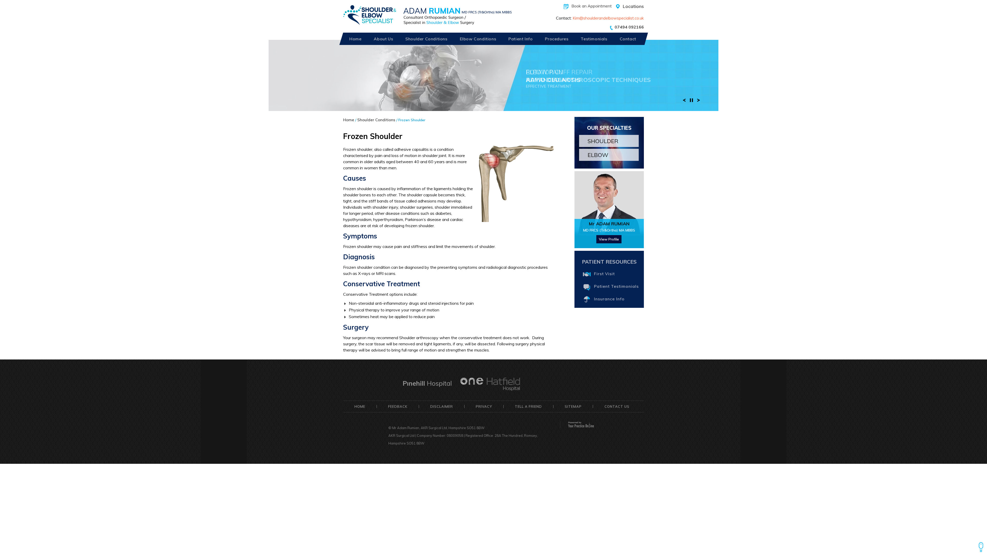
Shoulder (603, 141)
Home (355, 38)
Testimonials (594, 38)
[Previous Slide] (684, 99)
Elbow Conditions (478, 38)
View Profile (609, 239)
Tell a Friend (528, 406)
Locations (633, 6)
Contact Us (617, 406)
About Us (383, 38)
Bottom (981, 544)
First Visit (604, 273)
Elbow (598, 155)
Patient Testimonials (616, 286)
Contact (628, 38)
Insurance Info (609, 298)
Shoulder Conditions (426, 38)
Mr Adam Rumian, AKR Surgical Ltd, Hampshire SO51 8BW (438, 428)
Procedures (556, 38)
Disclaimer (441, 406)
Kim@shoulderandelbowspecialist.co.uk (608, 18)
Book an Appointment (591, 5)
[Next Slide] (699, 99)
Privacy (484, 406)
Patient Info (520, 38)
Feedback (397, 406)
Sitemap (573, 406)
